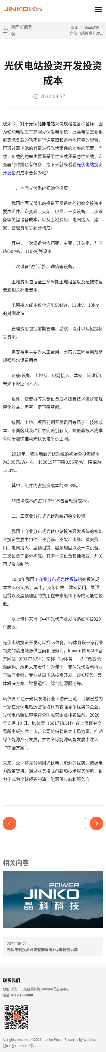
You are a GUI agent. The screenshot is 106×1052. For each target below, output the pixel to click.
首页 (75, 27)
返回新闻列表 (22, 30)
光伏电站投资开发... (86, 33)
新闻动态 (91, 27)
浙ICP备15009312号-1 (19, 1046)
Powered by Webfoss (80, 1039)
